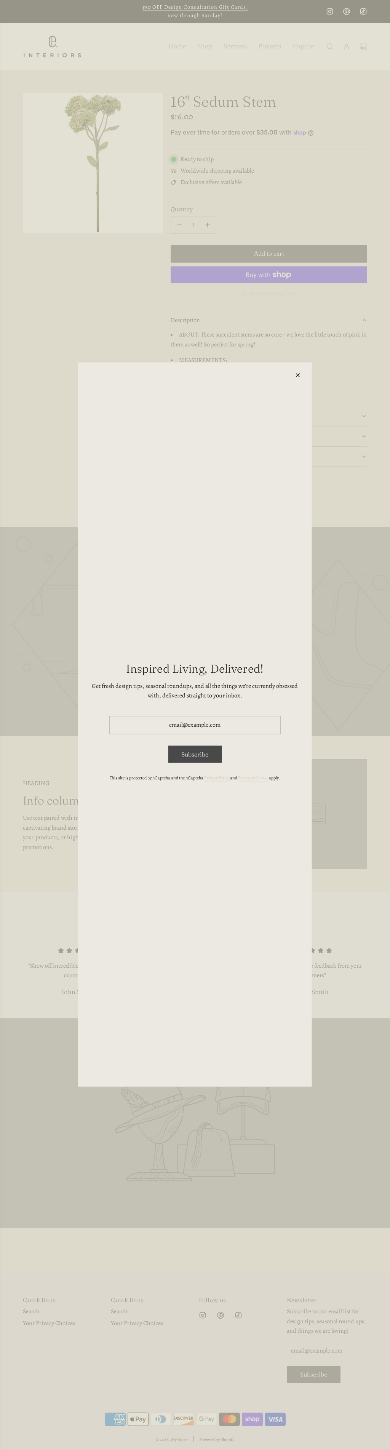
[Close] (297, 375)
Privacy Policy (216, 778)
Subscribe (194, 754)
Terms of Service (253, 778)
